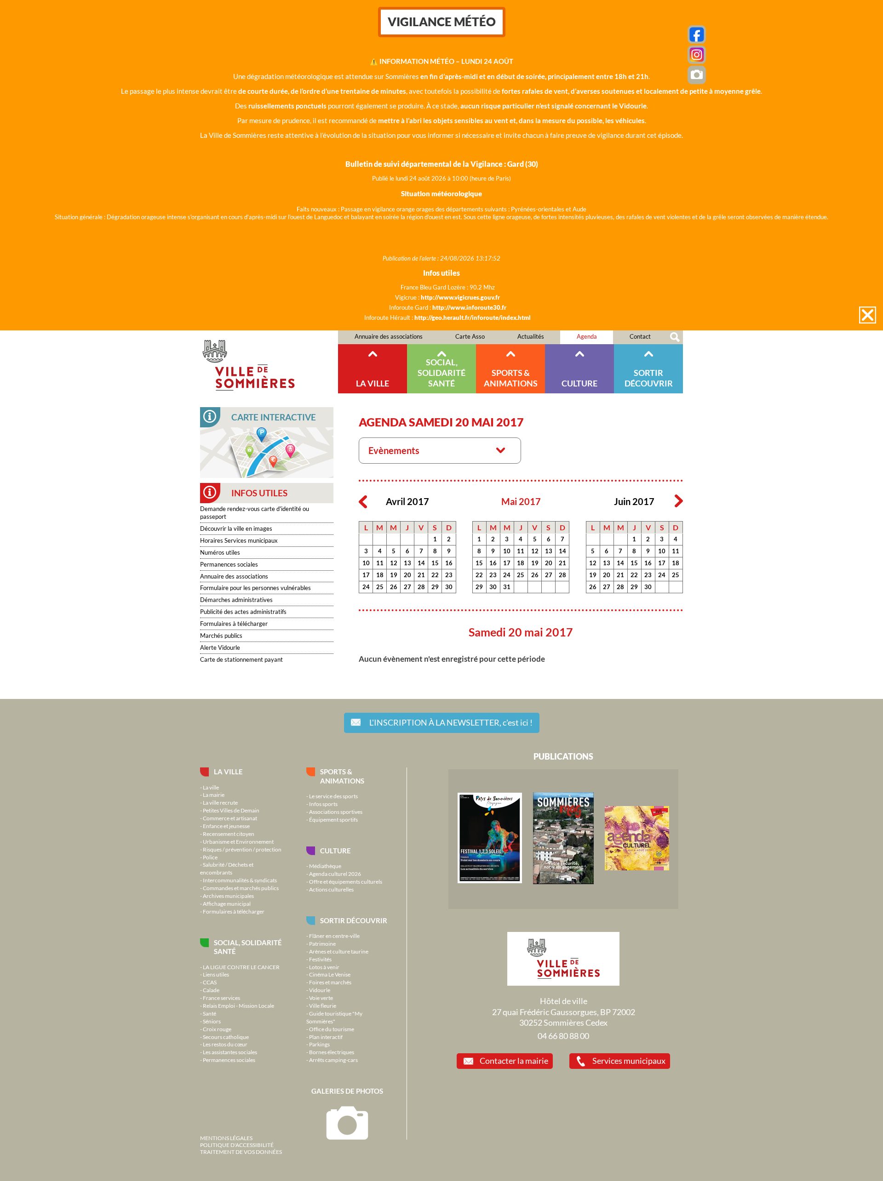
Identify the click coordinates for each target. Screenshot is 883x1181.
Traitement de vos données (241, 1151)
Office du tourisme (331, 1029)
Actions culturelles (331, 889)
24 (366, 586)
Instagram (697, 54)
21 (421, 575)
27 (407, 586)
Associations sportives (335, 811)
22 (435, 575)
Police (210, 857)
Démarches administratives (236, 599)
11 (380, 563)
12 (393, 563)
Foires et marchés (330, 982)
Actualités (530, 336)
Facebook (697, 34)
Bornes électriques (331, 1052)
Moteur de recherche (675, 337)
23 (449, 575)
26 (393, 586)
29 (435, 586)
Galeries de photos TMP (697, 75)
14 (421, 563)
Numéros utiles (220, 552)
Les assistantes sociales (230, 1052)
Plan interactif (326, 1036)
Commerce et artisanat (230, 818)
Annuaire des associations (389, 336)
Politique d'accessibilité (237, 1144)
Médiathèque (325, 866)
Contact (640, 336)
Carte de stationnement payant (241, 659)
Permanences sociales (229, 564)
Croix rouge (217, 1029)
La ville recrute (220, 802)
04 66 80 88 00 (563, 1036)
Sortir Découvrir (649, 378)
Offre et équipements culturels (345, 881)
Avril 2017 (407, 501)
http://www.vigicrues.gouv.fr (460, 297)
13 (407, 563)
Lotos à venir (324, 967)
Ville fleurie (322, 1005)
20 (407, 575)
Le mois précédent (363, 501)
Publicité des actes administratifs (243, 611)
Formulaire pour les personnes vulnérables (255, 587)
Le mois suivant (679, 501)
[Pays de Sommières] (490, 881)
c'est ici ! (451, 722)
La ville (372, 383)
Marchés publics (221, 635)
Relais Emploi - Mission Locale (238, 1005)
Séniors (212, 1021)
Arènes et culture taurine (338, 951)
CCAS (210, 982)
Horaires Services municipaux (239, 540)
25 (380, 586)
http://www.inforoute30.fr (469, 307)
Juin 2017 (634, 501)
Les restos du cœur (225, 1044)
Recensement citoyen (228, 833)
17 (366, 575)
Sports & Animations (511, 378)
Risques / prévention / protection (242, 849)
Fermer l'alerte (867, 315)
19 (393, 575)
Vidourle (319, 990)
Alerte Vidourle (220, 647)
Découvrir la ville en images (236, 528)
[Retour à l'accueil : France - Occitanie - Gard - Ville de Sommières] (269, 362)
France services (221, 997)
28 (421, 586)
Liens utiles (216, 974)
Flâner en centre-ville (334, 935)
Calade (211, 990)
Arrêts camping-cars (333, 1059)
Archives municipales (228, 895)
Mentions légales (226, 1138)
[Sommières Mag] (563, 882)
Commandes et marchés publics (241, 888)
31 (506, 586)
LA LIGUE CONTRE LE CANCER (241, 967)
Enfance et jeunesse (226, 826)
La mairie (213, 794)
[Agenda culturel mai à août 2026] (637, 868)
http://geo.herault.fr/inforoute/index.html (472, 317)
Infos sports (323, 804)
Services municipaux (628, 1061)
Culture (579, 383)
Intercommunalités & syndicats (240, 880)
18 (380, 575)
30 (449, 586)
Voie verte (321, 997)
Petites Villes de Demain (231, 810)
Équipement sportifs (333, 819)
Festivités (320, 959)
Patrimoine (322, 943)
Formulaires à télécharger (234, 623)
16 (449, 563)
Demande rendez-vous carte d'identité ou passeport (254, 512)
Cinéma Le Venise (329, 974)
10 (366, 563)
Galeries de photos (347, 1091)
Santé (209, 1013)
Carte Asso (470, 336)
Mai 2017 (521, 501)
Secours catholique (226, 1036)
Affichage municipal (227, 903)
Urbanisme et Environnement (238, 841)
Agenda (587, 336)
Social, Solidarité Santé (441, 373)
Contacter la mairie (514, 1061)
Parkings (319, 1044)
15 (435, 563)
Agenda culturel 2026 (335, 873)
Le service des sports (333, 796)
